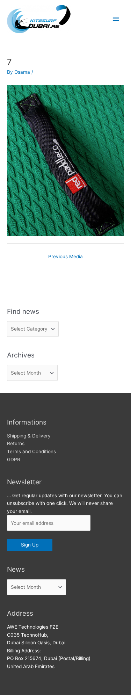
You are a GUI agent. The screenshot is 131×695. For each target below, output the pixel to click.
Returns (15, 443)
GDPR (13, 459)
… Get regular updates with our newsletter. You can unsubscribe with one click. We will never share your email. (64, 503)
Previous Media (65, 256)
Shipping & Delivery (29, 436)
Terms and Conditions (31, 451)
